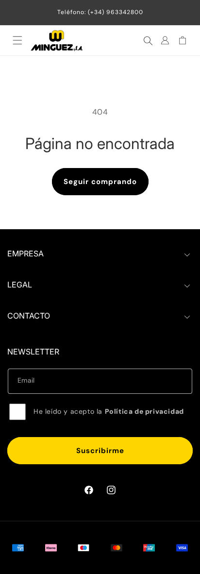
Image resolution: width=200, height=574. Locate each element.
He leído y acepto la (108, 411)
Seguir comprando (100, 181)
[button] (17, 40)
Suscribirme (100, 451)
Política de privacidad (144, 411)
